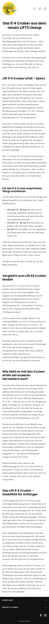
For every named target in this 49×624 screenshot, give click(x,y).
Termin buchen (13, 618)
